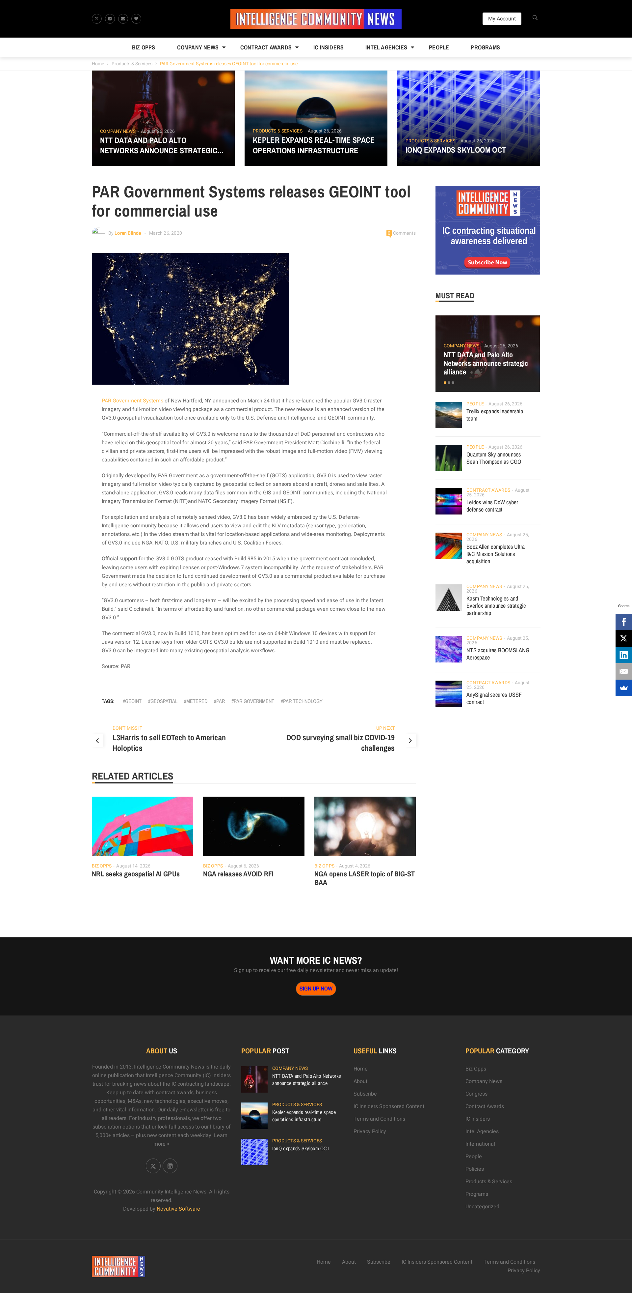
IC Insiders (328, 47)
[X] (624, 638)
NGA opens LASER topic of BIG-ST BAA (364, 878)
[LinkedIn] (624, 655)
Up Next (385, 728)
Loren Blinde (128, 233)
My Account (502, 19)
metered (196, 701)
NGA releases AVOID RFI (238, 874)
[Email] (624, 671)
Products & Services (132, 63)
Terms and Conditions (379, 1119)
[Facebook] (624, 622)
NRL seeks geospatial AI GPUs (136, 874)
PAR (220, 701)
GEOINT (133, 701)
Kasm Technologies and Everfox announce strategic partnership (496, 605)
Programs (485, 47)
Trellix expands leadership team (494, 415)
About (360, 1081)
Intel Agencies (386, 47)
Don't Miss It (127, 728)
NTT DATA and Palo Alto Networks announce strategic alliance (159, 145)
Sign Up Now (316, 989)
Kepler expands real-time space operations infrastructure (314, 145)
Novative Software (178, 1209)
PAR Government (254, 701)
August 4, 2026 (354, 866)
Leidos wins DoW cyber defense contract (492, 506)
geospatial (163, 701)
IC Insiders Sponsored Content (389, 1106)
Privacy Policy (370, 1131)
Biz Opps (143, 47)
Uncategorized (482, 1207)
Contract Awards (266, 47)
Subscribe (365, 1094)
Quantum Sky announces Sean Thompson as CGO (493, 458)
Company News (198, 47)
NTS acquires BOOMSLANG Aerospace (497, 653)
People (439, 47)
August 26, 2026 (158, 131)
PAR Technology (303, 701)
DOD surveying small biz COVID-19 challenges (340, 742)
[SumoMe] (624, 688)
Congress (476, 1094)
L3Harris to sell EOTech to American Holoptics (169, 742)
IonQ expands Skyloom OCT (456, 150)
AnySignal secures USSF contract (494, 698)
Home (98, 63)
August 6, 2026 (243, 866)
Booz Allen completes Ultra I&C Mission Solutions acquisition (495, 554)
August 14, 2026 (133, 866)
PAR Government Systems (132, 401)
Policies (474, 1169)
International (480, 1144)
